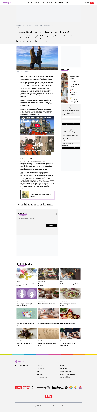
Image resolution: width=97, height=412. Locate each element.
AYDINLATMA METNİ (65, 380)
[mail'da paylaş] (33, 41)
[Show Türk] (75, 387)
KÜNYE (62, 365)
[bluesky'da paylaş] (24, 41)
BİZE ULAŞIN (63, 368)
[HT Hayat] (48, 361)
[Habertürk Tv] (26, 387)
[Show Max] (80, 387)
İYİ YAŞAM (40, 374)
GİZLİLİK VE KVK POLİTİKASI (67, 374)
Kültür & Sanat (29, 25)
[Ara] (85, 3)
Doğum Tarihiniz (66, 139)
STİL (38, 371)
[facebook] (15, 366)
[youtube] (24, 366)
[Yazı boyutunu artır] (40, 41)
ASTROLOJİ (40, 368)
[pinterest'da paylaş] (37, 41)
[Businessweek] (60, 387)
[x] (18, 366)
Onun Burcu (64, 119)
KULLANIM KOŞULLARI (66, 371)
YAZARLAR (40, 365)
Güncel (23, 25)
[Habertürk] (18, 387)
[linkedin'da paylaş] (27, 41)
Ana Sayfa (18, 25)
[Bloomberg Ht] (43, 387)
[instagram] (21, 366)
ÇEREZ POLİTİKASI (65, 377)
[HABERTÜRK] (92, 3)
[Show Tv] (71, 387)
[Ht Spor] (33, 387)
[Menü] (88, 3)
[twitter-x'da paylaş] (21, 41)
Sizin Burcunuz (65, 114)
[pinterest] (27, 366)
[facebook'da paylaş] (17, 41)
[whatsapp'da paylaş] (30, 41)
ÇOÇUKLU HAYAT (42, 377)
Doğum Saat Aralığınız (67, 143)
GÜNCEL (39, 380)
